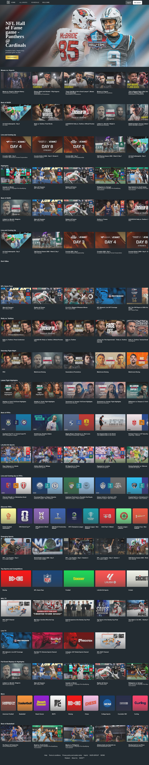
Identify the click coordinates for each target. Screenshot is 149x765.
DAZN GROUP (94, 755)
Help (45, 755)
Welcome (45, 2)
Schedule (35, 2)
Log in (129, 2)
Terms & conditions (55, 755)
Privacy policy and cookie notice (72, 755)
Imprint (86, 755)
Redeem (67, 758)
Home (13, 2)
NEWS (103, 755)
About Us (74, 758)
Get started (137, 2)
